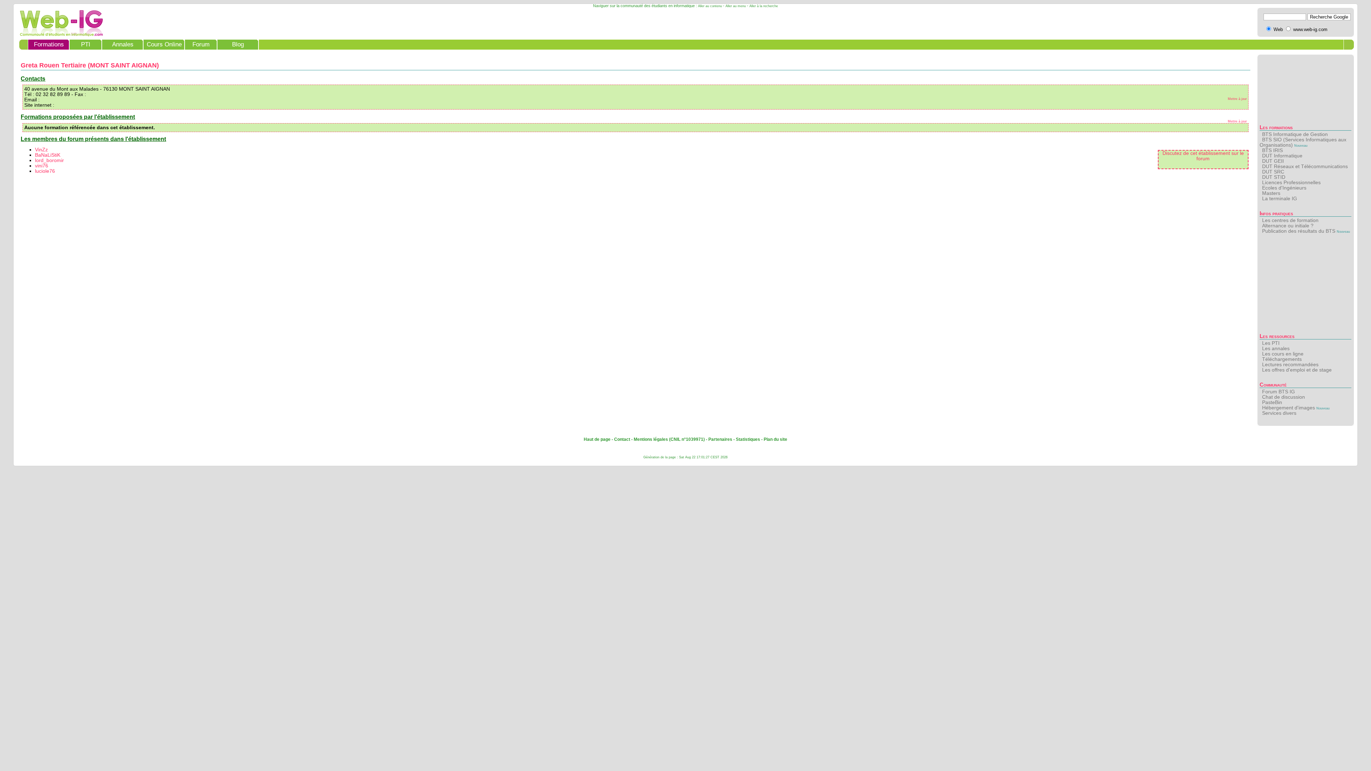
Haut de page (597, 439)
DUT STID (1273, 177)
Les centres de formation (1290, 220)
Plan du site (775, 439)
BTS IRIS (1272, 150)
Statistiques (748, 439)
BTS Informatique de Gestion (1295, 134)
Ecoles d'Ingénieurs (1284, 188)
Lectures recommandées (1290, 364)
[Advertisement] (1305, 285)
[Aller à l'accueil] (59, 34)
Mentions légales (651, 439)
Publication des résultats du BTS (1298, 231)
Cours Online (164, 44)
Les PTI (1271, 343)
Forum (201, 44)
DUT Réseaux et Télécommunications (1305, 166)
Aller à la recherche (763, 6)
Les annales (1276, 348)
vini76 (41, 165)
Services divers (1279, 413)
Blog (238, 44)
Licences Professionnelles (1291, 182)
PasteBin (1272, 402)
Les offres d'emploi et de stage (1297, 370)
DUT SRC (1273, 172)
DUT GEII (1273, 161)
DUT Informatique (1282, 155)
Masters (1271, 193)
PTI (85, 44)
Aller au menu (735, 6)
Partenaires (720, 439)
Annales (123, 44)
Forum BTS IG (1278, 391)
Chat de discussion (1283, 397)
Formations (49, 44)
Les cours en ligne (1283, 354)
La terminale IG (1279, 198)
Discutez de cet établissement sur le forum (1203, 156)
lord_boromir (49, 160)
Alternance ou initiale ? (1288, 225)
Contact (622, 439)
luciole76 (45, 171)
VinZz (41, 149)
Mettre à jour (1237, 99)
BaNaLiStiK (47, 155)
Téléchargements (1282, 359)
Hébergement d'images (1288, 407)
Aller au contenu (710, 6)
